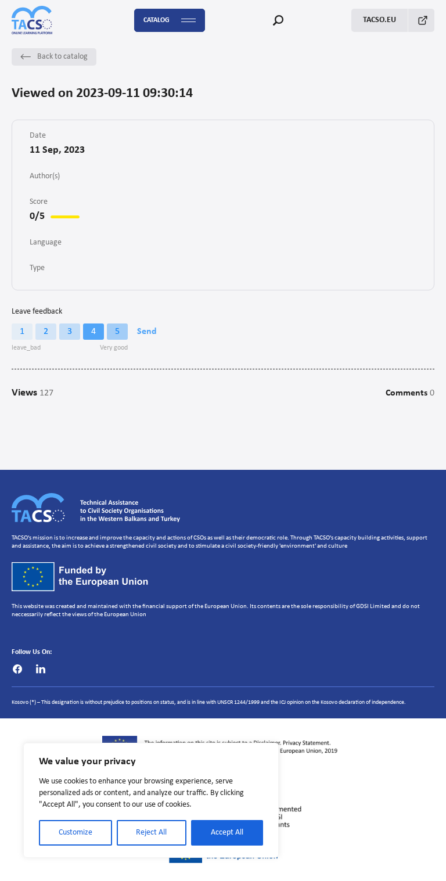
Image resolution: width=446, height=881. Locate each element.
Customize (75, 832)
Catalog (156, 20)
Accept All (227, 832)
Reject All (151, 832)
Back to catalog (62, 56)
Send (147, 331)
